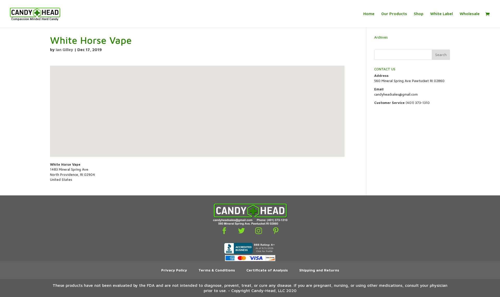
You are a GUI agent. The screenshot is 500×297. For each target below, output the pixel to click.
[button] (197, 106)
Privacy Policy (174, 270)
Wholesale (470, 14)
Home (368, 14)
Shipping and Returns (319, 270)
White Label (441, 14)
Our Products (394, 14)
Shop (418, 14)
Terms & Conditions (216, 270)
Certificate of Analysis (267, 270)
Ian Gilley (64, 49)
